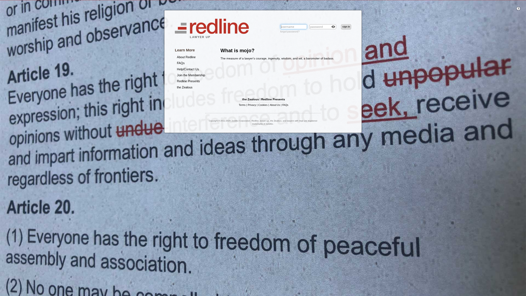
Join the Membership (191, 75)
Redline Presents (188, 81)
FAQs (181, 63)
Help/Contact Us (188, 69)
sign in (346, 26)
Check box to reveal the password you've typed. (333, 27)
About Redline (186, 57)
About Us (275, 105)
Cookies (263, 105)
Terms (242, 105)
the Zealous (185, 87)
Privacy (252, 105)
